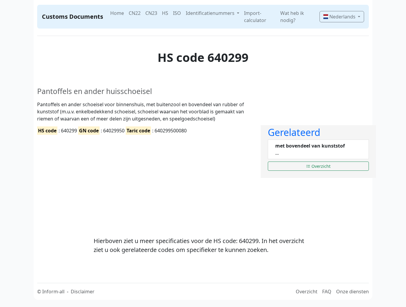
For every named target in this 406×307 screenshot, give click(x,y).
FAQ (326, 291)
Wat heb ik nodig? (292, 17)
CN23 (151, 13)
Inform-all (53, 291)
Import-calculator (255, 17)
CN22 (135, 13)
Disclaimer (83, 291)
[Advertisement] (145, 180)
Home (117, 13)
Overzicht (320, 166)
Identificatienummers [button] (211, 13)
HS (165, 13)
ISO (177, 13)
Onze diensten (352, 291)
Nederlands (342, 16)
